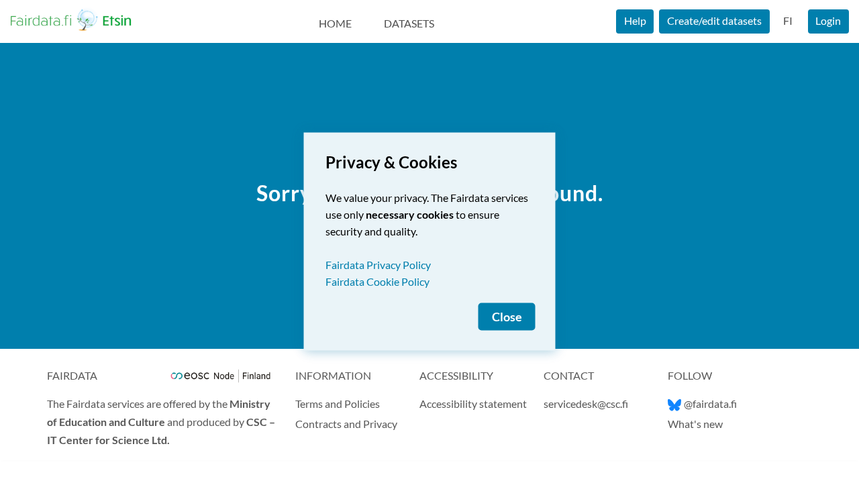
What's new (695, 423)
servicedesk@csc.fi (586, 403)
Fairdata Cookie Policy (377, 281)
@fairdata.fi (710, 403)
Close (507, 317)
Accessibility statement (473, 403)
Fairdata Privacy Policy (378, 264)
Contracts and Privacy (346, 423)
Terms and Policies (337, 403)
